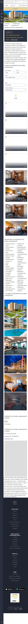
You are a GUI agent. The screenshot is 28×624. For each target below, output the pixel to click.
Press (14, 520)
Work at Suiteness (15, 522)
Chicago (15, 537)
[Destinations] (1, 10)
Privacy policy (15, 580)
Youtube (15, 560)
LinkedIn (15, 564)
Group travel (14, 526)
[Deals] (1, 16)
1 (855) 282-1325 (8, 439)
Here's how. (14, 40)
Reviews (15, 515)
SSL (16, 609)
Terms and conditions (15, 578)
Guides (15, 511)
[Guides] (1, 13)
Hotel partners (15, 524)
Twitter (15, 558)
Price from (8, 70)
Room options (8, 89)
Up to (17, 70)
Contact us (15, 517)
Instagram (15, 562)
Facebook (15, 555)
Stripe (20, 609)
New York (14, 542)
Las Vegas (15, 539)
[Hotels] (1, 19)
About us (14, 513)
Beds (6, 83)
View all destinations (14, 548)
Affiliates (15, 528)
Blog (15, 566)
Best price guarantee (15, 576)
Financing (15, 574)
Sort (6, 75)
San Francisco (15, 546)
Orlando (15, 544)
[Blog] (1, 23)
